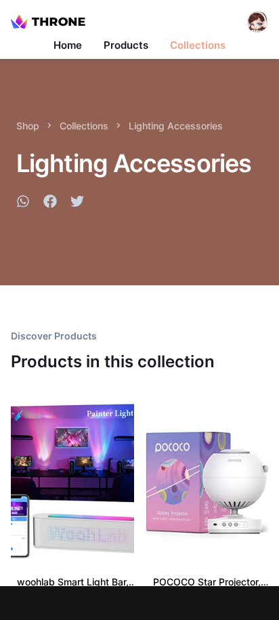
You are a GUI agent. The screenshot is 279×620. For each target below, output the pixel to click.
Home (67, 45)
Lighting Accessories (176, 125)
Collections (198, 45)
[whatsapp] (23, 203)
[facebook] (50, 203)
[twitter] (77, 203)
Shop (27, 125)
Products (126, 45)
